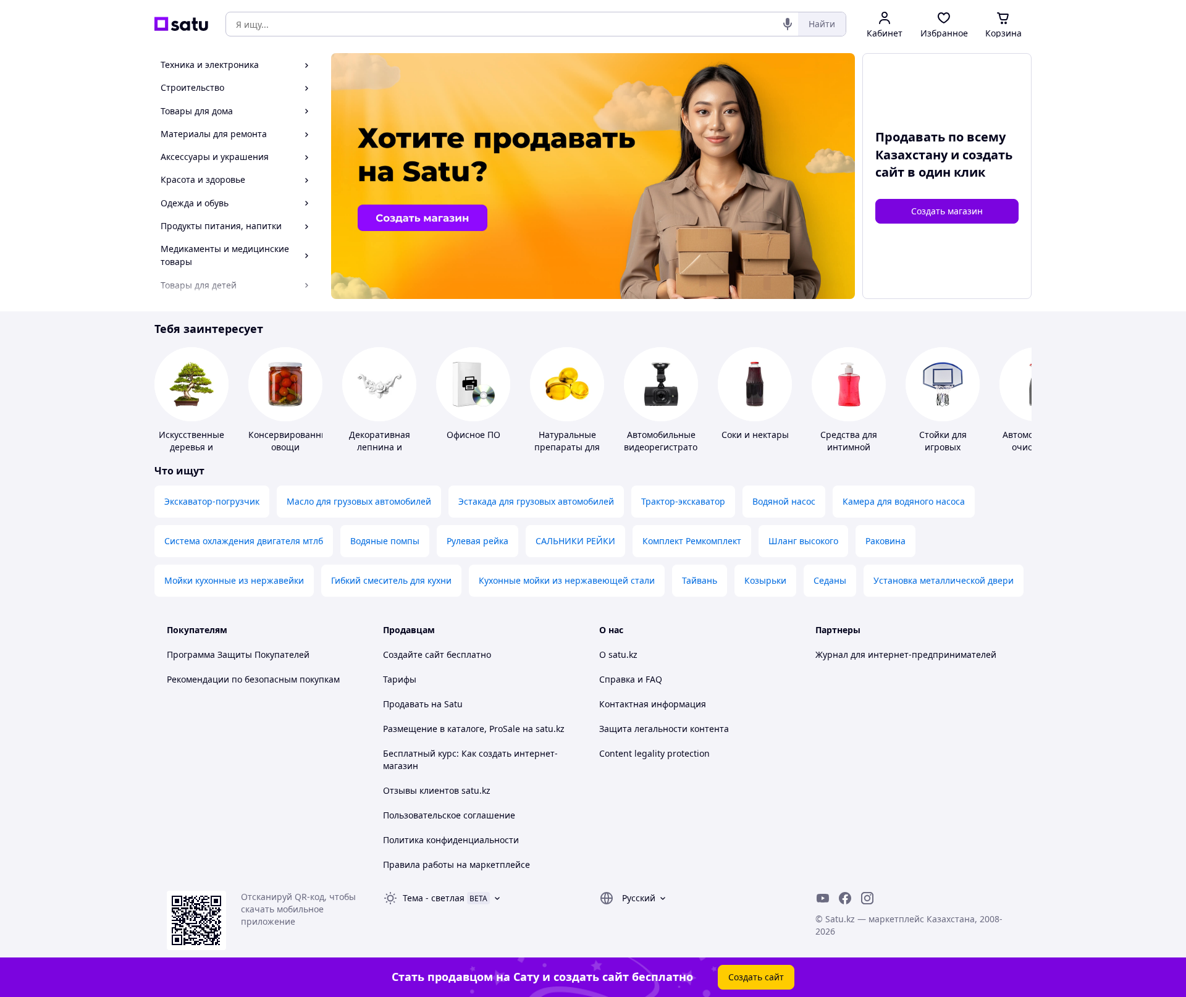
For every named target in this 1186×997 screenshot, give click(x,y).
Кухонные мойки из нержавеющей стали (567, 580)
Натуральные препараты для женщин (567, 447)
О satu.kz (618, 654)
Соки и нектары (755, 434)
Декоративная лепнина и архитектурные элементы (379, 453)
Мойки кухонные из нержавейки (234, 580)
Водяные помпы (384, 541)
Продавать (406, 704)
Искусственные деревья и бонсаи (191, 447)
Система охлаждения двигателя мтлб (243, 541)
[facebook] (845, 898)
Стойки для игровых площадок (943, 447)
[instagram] (867, 898)
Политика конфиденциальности (451, 840)
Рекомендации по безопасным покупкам (253, 679)
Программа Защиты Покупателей (238, 654)
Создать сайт (756, 977)
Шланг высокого (803, 541)
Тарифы (399, 679)
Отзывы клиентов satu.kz (436, 790)
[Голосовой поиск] (787, 24)
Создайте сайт (413, 654)
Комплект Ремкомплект (691, 541)
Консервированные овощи (290, 441)
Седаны (830, 580)
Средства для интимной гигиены (848, 447)
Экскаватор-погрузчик (211, 501)
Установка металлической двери (943, 580)
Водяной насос (783, 501)
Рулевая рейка (477, 541)
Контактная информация (652, 704)
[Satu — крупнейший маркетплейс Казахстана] (181, 24)
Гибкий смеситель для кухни (391, 580)
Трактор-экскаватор (683, 501)
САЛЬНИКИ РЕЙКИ (575, 541)
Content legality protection (654, 753)
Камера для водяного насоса (904, 501)
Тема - (434, 898)
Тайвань (699, 580)
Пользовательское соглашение (449, 815)
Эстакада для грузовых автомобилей (536, 501)
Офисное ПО (473, 434)
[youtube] (822, 898)
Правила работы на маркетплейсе (456, 864)
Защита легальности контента (664, 728)
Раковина (885, 541)
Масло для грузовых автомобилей (359, 501)
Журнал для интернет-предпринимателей (905, 654)
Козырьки (765, 580)
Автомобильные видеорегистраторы (667, 441)
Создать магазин (947, 211)
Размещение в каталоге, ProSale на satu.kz (474, 728)
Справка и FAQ (630, 679)
